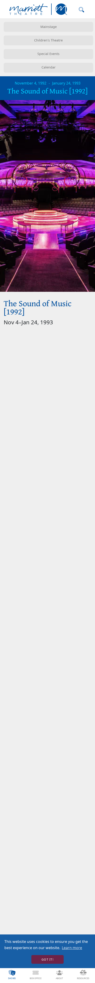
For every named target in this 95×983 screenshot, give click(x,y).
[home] (37, 9)
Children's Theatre (48, 40)
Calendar (49, 67)
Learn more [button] (72, 947)
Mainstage (48, 27)
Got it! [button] (47, 959)
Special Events (48, 54)
